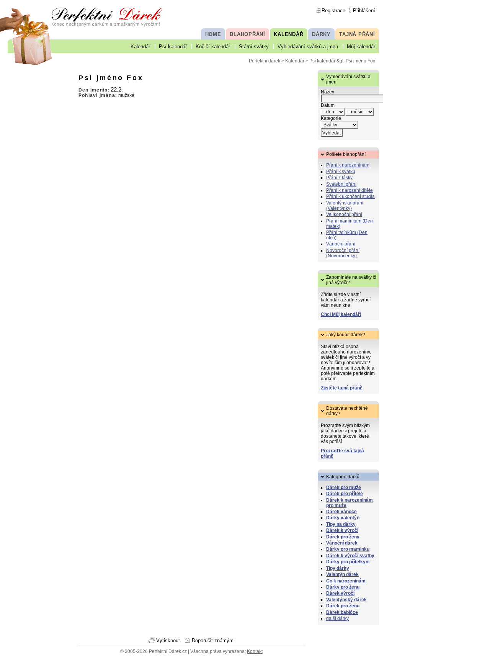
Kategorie (331, 118)
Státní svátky (254, 46)
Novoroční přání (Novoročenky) (342, 253)
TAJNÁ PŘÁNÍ (357, 34)
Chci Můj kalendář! (341, 314)
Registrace (333, 10)
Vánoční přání (340, 244)
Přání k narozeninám (347, 165)
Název (327, 92)
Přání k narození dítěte (349, 190)
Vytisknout (168, 640)
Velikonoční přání (344, 214)
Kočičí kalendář (213, 46)
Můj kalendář (361, 46)
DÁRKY (321, 34)
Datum (328, 105)
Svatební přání (341, 184)
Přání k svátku (340, 171)
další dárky (337, 618)
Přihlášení (364, 10)
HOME (213, 34)
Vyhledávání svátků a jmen (308, 46)
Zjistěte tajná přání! (342, 388)
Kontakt (255, 651)
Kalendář (140, 46)
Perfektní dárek (264, 61)
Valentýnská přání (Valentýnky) (344, 205)
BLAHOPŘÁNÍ (247, 34)
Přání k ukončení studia (350, 196)
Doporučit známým (213, 640)
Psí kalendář (173, 46)
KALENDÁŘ (288, 34)
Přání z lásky (339, 177)
